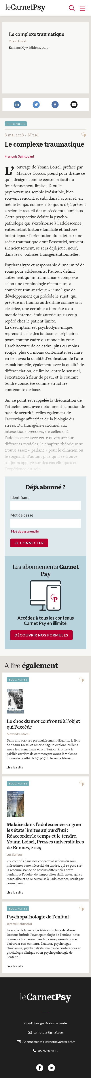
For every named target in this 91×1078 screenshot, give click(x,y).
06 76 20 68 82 (48, 1051)
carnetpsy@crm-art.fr (60, 1042)
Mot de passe (21, 515)
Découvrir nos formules (41, 635)
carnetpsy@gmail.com (49, 1032)
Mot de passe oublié (25, 531)
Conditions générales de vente (45, 1023)
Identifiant (19, 497)
